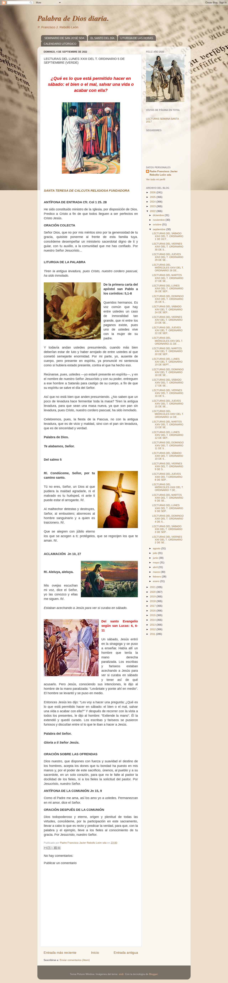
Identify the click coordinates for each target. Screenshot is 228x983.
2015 (153, 615)
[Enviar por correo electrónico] (45, 848)
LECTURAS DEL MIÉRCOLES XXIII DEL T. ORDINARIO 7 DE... (168, 487)
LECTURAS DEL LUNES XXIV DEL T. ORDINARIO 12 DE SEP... (167, 435)
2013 (153, 624)
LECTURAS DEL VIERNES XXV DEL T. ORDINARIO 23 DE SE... (167, 320)
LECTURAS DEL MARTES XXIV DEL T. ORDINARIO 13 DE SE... (167, 424)
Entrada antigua (126, 952)
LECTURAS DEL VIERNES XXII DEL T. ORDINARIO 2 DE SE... (167, 540)
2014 (153, 620)
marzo (157, 572)
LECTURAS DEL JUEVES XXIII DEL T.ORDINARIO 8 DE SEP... (167, 477)
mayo (156, 562)
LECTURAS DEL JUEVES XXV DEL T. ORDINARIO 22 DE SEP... (167, 330)
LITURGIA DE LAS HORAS (136, 38)
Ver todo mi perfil (155, 179)
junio (156, 558)
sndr (121, 974)
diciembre (159, 215)
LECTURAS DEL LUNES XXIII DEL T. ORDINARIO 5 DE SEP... (167, 508)
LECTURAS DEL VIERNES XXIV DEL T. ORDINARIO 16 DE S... (167, 393)
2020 (153, 592)
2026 (153, 192)
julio (155, 553)
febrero (157, 576)
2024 (153, 201)
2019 (153, 596)
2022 (153, 211)
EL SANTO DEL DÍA (102, 38)
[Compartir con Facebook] (55, 848)
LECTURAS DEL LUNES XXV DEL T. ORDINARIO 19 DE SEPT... (167, 362)
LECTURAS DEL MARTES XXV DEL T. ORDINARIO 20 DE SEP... (167, 351)
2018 (153, 601)
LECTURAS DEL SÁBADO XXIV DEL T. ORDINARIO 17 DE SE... (167, 382)
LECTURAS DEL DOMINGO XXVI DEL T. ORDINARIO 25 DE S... (168, 299)
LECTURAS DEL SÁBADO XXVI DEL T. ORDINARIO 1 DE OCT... (167, 236)
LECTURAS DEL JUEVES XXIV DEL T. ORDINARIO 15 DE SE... (167, 404)
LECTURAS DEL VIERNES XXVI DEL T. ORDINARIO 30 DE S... (167, 246)
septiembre (159, 229)
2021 (153, 587)
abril (155, 567)
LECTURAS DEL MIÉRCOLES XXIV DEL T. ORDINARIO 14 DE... (168, 414)
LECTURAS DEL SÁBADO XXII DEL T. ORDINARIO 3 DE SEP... (167, 529)
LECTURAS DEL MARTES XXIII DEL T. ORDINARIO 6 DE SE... (167, 498)
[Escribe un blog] (49, 848)
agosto (157, 548)
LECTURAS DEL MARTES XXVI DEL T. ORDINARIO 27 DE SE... (167, 278)
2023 (153, 206)
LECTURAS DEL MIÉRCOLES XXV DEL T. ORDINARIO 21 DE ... (167, 341)
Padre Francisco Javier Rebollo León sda (163, 173)
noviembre (159, 220)
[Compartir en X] (52, 848)
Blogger (153, 974)
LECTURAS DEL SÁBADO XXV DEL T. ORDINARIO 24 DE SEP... (167, 309)
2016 (153, 610)
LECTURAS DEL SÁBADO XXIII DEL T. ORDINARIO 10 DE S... (167, 456)
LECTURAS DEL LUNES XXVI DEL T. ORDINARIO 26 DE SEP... (167, 288)
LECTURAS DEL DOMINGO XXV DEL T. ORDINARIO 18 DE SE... (168, 372)
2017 (153, 606)
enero (156, 581)
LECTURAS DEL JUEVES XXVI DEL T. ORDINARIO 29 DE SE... (167, 257)
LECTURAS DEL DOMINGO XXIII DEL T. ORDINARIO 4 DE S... (168, 518)
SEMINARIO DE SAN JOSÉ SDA (64, 38)
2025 (153, 197)
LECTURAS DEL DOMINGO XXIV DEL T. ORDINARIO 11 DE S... (168, 445)
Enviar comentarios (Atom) (75, 960)
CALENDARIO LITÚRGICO (60, 43)
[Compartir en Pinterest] (59, 848)
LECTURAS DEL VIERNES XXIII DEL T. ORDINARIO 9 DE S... (167, 466)
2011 (153, 634)
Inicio (95, 952)
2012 (153, 629)
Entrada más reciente (60, 952)
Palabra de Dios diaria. (73, 18)
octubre (157, 224)
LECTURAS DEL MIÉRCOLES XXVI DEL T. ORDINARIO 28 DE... (168, 267)
